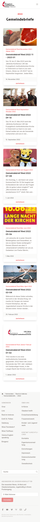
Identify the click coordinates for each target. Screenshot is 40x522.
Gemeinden (9, 394)
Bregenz (5, 442)
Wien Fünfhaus (7, 431)
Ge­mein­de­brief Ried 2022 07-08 (18, 174)
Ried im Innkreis (21, 394)
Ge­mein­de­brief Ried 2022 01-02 (18, 351)
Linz (3, 411)
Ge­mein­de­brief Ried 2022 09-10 (18, 116)
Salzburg (5, 423)
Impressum (26, 453)
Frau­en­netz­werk (28, 419)
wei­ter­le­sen (20, 83)
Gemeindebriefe (9, 396)
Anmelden (7, 500)
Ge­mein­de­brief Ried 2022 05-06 (18, 232)
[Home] (2, 394)
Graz (3, 407)
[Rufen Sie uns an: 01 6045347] (25, 510)
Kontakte (25, 438)
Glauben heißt (27, 411)
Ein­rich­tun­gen (27, 449)
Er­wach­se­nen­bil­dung (30, 415)
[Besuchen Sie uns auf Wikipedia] (16, 510)
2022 (19, 396)
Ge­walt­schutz (27, 463)
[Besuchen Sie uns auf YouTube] (7, 510)
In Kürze (25, 407)
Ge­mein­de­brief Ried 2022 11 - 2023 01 (19, 56)
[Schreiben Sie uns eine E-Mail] (21, 510)
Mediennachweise (7, 516)
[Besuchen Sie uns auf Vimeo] (12, 510)
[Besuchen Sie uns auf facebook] (3, 510)
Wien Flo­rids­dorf (8, 427)
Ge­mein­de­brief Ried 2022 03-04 (18, 291)
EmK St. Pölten (7, 419)
